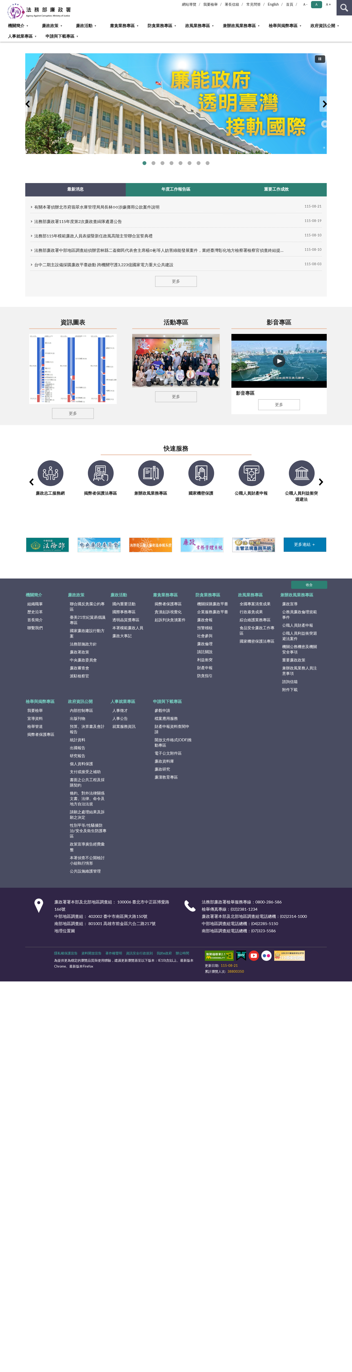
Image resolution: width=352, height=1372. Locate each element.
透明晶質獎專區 (125, 620)
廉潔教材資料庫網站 (198, 163)
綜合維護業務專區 (255, 620)
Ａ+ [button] (328, 4)
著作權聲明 (113, 953)
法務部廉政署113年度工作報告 (207, 163)
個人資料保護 (81, 764)
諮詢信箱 (290, 682)
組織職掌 (35, 604)
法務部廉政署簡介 (144, 163)
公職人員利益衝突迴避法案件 (299, 636)
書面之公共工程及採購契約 (87, 782)
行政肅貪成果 (251, 612)
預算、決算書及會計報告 (87, 729)
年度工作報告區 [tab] (176, 189)
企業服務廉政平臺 (212, 612)
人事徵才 (120, 711)
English (273, 4)
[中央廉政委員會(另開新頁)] (99, 545)
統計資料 (77, 740)
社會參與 (205, 636)
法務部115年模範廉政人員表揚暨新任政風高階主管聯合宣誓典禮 (93, 236)
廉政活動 (84, 26)
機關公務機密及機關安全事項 (299, 649)
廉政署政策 (79, 652)
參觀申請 (162, 711)
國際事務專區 (180, 163)
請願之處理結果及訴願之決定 (87, 814)
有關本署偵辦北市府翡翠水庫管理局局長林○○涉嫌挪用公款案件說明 (97, 207)
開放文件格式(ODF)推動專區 (173, 742)
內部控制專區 (81, 711)
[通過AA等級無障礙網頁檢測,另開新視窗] (219, 957)
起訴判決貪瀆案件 (170, 620)
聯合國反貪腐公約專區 (153, 163)
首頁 (289, 4)
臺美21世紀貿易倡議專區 (87, 620)
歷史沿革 (35, 612)
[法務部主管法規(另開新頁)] (253, 545)
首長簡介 (35, 620)
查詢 (344, 7)
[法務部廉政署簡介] (176, 103)
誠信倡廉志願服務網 (189, 163)
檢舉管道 (35, 727)
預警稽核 (205, 628)
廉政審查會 (79, 668)
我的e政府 (164, 953)
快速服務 (176, 449)
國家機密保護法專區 (257, 641)
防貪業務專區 (160, 26)
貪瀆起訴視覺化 (168, 612)
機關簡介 (16, 26)
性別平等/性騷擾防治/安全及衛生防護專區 (88, 831)
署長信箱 (232, 4)
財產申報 (205, 668)
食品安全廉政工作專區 (257, 630)
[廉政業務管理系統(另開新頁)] (202, 545)
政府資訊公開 (323, 26)
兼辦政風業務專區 (239, 26)
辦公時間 (182, 953)
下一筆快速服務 (321, 482)
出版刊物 (77, 719)
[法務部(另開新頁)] (47, 545)
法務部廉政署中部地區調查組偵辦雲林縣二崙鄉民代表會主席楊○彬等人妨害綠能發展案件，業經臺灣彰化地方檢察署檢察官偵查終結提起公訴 (160, 250)
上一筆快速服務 (31, 482)
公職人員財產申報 (297, 625)
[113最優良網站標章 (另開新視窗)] (289, 957)
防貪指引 (205, 676)
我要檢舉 (210, 4)
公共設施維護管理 (85, 871)
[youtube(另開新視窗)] (254, 957)
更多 (176, 281)
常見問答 (253, 4)
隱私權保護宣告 (66, 953)
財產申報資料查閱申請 (172, 729)
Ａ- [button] (305, 4)
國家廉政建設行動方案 (87, 633)
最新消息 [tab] (75, 189)
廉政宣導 (290, 604)
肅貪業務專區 (122, 26)
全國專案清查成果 (255, 604)
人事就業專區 (20, 36)
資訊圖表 (73, 323)
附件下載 (290, 690)
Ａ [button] (316, 4)
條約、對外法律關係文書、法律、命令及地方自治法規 (87, 798)
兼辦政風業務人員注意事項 (299, 671)
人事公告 (120, 719)
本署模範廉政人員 (127, 628)
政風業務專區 (197, 26)
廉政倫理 (205, 644)
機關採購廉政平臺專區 (171, 163)
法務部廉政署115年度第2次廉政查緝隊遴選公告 (78, 222)
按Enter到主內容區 (19, 4)
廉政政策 (50, 26)
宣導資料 (35, 719)
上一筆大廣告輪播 (27, 104)
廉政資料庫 (164, 761)
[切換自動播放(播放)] (320, 59)
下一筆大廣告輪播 (325, 104)
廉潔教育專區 (166, 777)
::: (2, 43)
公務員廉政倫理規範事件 (299, 614)
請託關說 (205, 652)
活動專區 (176, 323)
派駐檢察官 (79, 676)
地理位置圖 (64, 931)
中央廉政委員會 (83, 660)
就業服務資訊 (124, 727)
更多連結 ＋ (305, 544)
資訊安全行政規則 (139, 953)
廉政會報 (205, 620)
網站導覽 (189, 4)
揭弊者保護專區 (162, 163)
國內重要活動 (124, 604)
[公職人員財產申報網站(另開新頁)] (150, 545)
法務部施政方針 (83, 644)
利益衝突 (205, 660)
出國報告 (77, 748)
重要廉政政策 (293, 660)
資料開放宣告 (91, 953)
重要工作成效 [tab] (276, 189)
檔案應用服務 (166, 719)
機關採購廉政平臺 (212, 604)
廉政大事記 (122, 636)
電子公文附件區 (168, 753)
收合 (309, 585)
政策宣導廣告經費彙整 (87, 847)
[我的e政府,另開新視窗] (241, 957)
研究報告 (77, 756)
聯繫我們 (35, 628)
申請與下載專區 (60, 36)
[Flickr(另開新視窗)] (266, 957)
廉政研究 (162, 769)
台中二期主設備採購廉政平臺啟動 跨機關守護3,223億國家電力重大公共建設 (103, 265)
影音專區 (279, 323)
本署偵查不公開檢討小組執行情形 (87, 860)
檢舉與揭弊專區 (283, 26)
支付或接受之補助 (85, 772)
